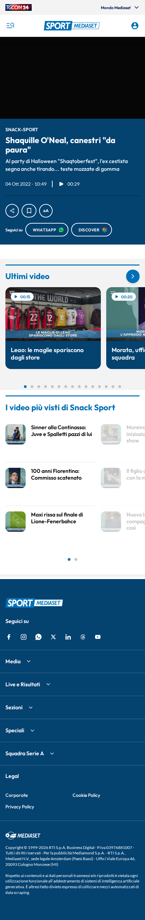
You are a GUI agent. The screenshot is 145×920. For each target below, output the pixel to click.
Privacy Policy (19, 807)
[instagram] (23, 637)
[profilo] (135, 25)
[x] (53, 637)
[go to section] (133, 276)
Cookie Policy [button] (86, 795)
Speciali (14, 730)
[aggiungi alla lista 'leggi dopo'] (29, 210)
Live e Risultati (22, 684)
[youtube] (97, 637)
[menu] (10, 25)
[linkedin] (68, 637)
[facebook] (8, 637)
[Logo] (73, 25)
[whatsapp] (38, 637)
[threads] (83, 637)
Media (13, 661)
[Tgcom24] (18, 7)
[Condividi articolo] (12, 210)
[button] (73, 25)
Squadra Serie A (24, 753)
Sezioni (14, 707)
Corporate (16, 795)
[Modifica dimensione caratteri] (46, 210)
